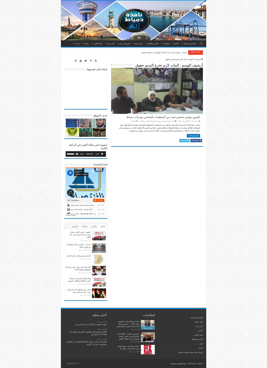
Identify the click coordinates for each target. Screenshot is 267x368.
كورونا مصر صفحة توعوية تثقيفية (190, 352)
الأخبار (176, 43)
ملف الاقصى (97, 43)
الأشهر (102, 226)
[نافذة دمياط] (133, 20)
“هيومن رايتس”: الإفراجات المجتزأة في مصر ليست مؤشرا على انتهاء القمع (128, 336)
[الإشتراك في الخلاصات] (112, 65)
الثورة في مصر (124, 43)
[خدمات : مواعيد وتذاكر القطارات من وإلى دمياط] (99, 248)
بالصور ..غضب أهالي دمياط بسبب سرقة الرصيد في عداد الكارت (80, 234)
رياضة (86, 43)
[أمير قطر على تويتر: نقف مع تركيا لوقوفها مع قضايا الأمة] (99, 270)
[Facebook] (91, 61)
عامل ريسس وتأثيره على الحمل (79, 256)
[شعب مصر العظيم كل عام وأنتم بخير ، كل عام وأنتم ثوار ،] (99, 293)
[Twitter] (86, 61)
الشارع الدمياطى (189, 43)
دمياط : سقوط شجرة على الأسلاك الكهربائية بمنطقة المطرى (164, 52)
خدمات (77, 43)
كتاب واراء (111, 43)
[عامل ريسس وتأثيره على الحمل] (99, 259)
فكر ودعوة (139, 43)
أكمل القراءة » (193, 136)
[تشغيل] (102, 154)
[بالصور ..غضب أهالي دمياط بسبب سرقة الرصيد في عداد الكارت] (99, 235)
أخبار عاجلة (171, 121)
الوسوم (75, 226)
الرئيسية (201, 43)
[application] (86, 154)
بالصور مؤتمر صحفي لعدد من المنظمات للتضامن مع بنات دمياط (163, 117)
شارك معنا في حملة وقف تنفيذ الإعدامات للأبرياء (128, 347)
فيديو (201, 348)
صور (201, 344)
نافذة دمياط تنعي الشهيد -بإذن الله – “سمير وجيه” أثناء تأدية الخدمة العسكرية (128, 323)
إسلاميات (166, 43)
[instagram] (76, 61)
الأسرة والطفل (152, 43)
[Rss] (96, 61)
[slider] (71, 153)
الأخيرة (93, 226)
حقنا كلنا (142, 121)
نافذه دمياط (195, 121)
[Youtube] (81, 61)
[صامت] (77, 154)
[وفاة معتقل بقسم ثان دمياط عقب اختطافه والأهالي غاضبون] (99, 282)
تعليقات (84, 226)
